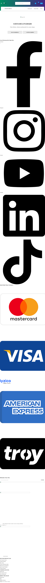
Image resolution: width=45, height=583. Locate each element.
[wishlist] (33, 3)
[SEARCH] (28, 3)
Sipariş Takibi (36, 8)
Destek (41, 8)
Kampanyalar (30, 8)
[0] (38, 3)
